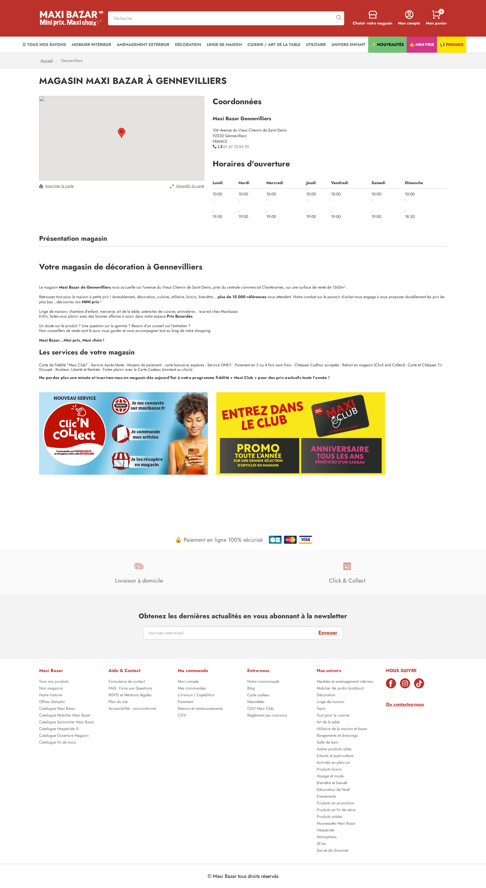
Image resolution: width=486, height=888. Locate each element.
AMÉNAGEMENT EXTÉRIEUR (143, 44)
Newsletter (256, 702)
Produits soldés (329, 817)
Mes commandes (192, 688)
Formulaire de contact (127, 682)
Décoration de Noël (333, 790)
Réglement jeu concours (267, 715)
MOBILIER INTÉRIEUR (91, 44)
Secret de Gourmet (332, 851)
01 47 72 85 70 (236, 147)
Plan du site (118, 702)
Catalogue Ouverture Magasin (64, 736)
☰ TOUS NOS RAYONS (44, 44)
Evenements (326, 797)
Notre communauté (263, 682)
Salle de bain (327, 742)
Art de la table (328, 722)
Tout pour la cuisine (333, 715)
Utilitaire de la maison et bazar (342, 729)
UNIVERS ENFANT (348, 44)
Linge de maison (330, 702)
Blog (251, 688)
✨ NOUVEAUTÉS (387, 44)
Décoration (326, 695)
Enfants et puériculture (335, 756)
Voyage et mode (330, 776)
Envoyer (327, 632)
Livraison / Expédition (196, 695)
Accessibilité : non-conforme (132, 709)
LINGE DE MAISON (224, 44)
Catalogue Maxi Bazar (57, 709)
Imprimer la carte (59, 186)
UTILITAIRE (316, 44)
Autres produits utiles (334, 749)
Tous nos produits (54, 682)
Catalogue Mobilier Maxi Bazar (65, 715)
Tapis (321, 709)
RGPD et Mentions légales (130, 695)
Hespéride (325, 830)
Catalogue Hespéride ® (59, 729)
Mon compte (188, 682)
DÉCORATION (188, 44)
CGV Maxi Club (260, 709)
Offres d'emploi (52, 702)
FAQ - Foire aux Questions (130, 688)
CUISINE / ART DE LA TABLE (274, 44)
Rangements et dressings (337, 736)
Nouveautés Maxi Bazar (336, 824)
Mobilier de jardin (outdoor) (340, 688)
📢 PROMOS (452, 44)
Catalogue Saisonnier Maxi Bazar (66, 722)
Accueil (46, 60)
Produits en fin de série (336, 810)
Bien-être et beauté (332, 783)
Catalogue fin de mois (57, 742)
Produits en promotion (335, 803)
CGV (182, 715)
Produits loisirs (329, 769)
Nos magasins (51, 688)
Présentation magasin (73, 238)
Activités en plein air (333, 763)
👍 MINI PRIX (422, 44)
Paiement (185, 702)
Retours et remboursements (200, 709)
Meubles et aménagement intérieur (345, 682)
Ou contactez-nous (405, 704)
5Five (321, 844)
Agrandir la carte (190, 186)
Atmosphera (327, 837)
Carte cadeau (258, 695)
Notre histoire (50, 695)
